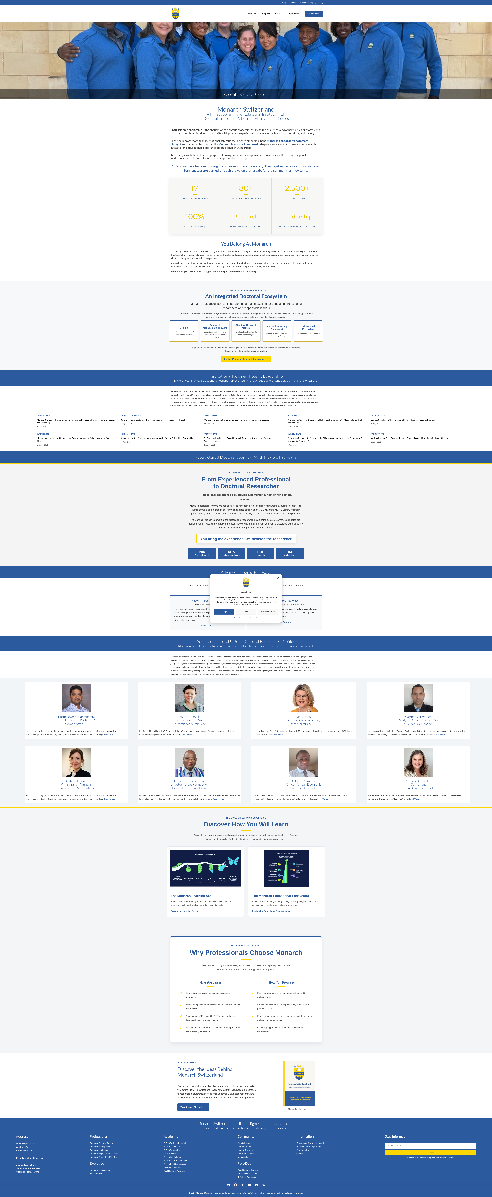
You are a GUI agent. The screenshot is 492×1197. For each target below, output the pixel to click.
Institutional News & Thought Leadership (246, 376)
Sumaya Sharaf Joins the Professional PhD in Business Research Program (403, 419)
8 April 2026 (293, 445)
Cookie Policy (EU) (308, 2)
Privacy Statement (251, 618)
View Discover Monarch (193, 1107)
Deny (246, 612)
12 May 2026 (293, 426)
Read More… (109, 734)
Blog (284, 2)
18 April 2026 (125, 442)
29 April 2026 (42, 445)
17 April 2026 (209, 445)
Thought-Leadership (130, 416)
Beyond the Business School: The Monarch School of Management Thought (153, 419)
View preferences (267, 612)
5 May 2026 (375, 423)
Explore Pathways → (284, 622)
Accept (224, 612)
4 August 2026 (126, 423)
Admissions (294, 13)
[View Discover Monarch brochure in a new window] (299, 1083)
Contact (293, 2)
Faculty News (43, 416)
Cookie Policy (238, 618)
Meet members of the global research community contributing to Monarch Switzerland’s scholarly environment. (246, 646)
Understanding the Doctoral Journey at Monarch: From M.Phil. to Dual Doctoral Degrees (159, 438)
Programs (265, 13)
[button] (278, 578)
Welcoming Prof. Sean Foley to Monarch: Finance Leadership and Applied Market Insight (409, 438)
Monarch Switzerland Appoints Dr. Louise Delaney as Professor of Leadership (238, 419)
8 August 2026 (42, 426)
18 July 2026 (209, 423)
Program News (127, 434)
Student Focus (378, 416)
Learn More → (207, 625)
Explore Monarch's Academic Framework (246, 359)
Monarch (252, 13)
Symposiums (43, 434)
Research (279, 13)
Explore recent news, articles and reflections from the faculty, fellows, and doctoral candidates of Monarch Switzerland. (246, 380)
